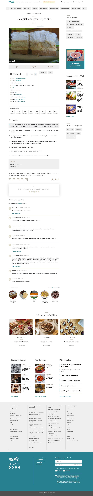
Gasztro (23, 364)
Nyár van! (79, 91)
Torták (68, 429)
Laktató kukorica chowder (53, 423)
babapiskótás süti (36, 13)
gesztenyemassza (21, 78)
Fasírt (11, 422)
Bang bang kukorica (52, 414)
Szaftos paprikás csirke (34, 438)
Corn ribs (50, 425)
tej (13, 87)
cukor (15, 92)
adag (32, 74)
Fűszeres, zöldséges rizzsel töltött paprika (36, 433)
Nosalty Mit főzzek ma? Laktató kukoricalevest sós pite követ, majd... (26, 388)
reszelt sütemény (71, 137)
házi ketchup (70, 24)
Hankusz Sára (71, 345)
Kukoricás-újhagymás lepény (54, 431)
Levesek (68, 427)
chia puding (70, 34)
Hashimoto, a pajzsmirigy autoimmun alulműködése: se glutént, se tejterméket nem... (80, 97)
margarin (18, 80)
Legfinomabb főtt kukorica (54, 409)
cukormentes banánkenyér (74, 31)
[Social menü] (74, 2)
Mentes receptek (70, 415)
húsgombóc (48, 374)
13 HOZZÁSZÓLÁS (40, 26)
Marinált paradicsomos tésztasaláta (37, 430)
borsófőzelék (78, 37)
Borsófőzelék (12, 424)
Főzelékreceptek (70, 420)
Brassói (11, 434)
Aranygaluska (13, 413)
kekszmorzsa (19, 83)
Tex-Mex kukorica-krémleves (54, 418)
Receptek (18, 2)
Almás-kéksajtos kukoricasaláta (55, 440)
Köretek (68, 436)
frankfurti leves (49, 384)
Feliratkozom (77, 464)
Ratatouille (31, 447)
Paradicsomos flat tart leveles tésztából (35, 421)
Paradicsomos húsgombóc (16, 431)
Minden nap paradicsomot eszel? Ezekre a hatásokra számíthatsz (80, 85)
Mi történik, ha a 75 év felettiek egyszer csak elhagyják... (80, 109)
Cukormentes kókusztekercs (71, 341)
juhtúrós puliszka (54, 8)
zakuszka (35, 8)
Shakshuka (31, 445)
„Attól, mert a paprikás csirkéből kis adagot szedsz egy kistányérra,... (26, 378)
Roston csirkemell (14, 436)
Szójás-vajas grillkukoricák (53, 416)
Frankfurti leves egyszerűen (50, 386)
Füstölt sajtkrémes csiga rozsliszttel (71, 391)
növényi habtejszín (19, 99)
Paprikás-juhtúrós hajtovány (35, 442)
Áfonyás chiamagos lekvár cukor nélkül (70, 370)
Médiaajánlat (40, 464)
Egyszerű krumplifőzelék (15, 418)
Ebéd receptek (70, 408)
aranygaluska (43, 8)
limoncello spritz (76, 8)
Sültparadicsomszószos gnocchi (36, 427)
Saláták (68, 434)
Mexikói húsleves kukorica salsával (55, 438)
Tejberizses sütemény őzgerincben (70, 380)
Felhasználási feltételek (42, 457)
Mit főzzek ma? (28, 2)
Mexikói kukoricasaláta (53, 442)
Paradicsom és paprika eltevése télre (37, 412)
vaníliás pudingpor (21, 97)
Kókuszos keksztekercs (46, 341)
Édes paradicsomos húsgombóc (49, 377)
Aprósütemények (70, 411)
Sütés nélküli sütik (71, 418)
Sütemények (69, 413)
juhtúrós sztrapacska (16, 8)
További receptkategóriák (72, 440)
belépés (20, 203)
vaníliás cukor (21, 101)
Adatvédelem (40, 459)
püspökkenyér (70, 129)
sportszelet (27, 8)
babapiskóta (18, 94)
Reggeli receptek (70, 438)
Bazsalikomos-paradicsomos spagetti (35, 425)
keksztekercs (78, 129)
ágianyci (34, 23)
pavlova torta (75, 21)
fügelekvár (70, 27)
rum (15, 85)
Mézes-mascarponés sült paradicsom (34, 415)
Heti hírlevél (67, 470)
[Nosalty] (11, 2)
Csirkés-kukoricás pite (53, 436)
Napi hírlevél (59, 470)
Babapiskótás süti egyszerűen (21, 341)
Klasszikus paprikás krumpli (34, 436)
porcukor (18, 90)
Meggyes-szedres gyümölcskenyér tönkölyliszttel (71, 365)
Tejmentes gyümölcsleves (68, 386)
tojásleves (70, 37)
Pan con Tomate (32, 410)
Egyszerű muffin (13, 411)
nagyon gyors (43, 72)
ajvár (68, 21)
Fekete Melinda (21, 345)
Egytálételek (69, 424)
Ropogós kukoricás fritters (53, 411)
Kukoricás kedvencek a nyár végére (55, 406)
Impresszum (39, 462)
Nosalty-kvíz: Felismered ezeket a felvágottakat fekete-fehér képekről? (26, 368)
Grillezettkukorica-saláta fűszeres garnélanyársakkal (55, 428)
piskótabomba (70, 133)
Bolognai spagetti (14, 429)
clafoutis (78, 133)
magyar (50, 72)
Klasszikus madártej (14, 420)
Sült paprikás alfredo (33, 440)
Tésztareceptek (70, 431)
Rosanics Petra (46, 345)
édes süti (29, 13)
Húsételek (69, 422)
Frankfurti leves (13, 408)
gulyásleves (48, 364)
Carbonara (12, 440)
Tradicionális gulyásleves (49, 366)
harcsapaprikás (65, 8)
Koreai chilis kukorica (52, 421)
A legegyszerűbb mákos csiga (69, 375)
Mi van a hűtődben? (37, 2)
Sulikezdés (79, 80)
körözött (78, 34)
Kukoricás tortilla (51, 433)
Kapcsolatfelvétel (40, 461)
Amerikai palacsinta (14, 438)
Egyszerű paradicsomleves (16, 415)
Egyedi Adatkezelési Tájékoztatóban (64, 482)
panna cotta (79, 24)
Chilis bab (12, 427)
